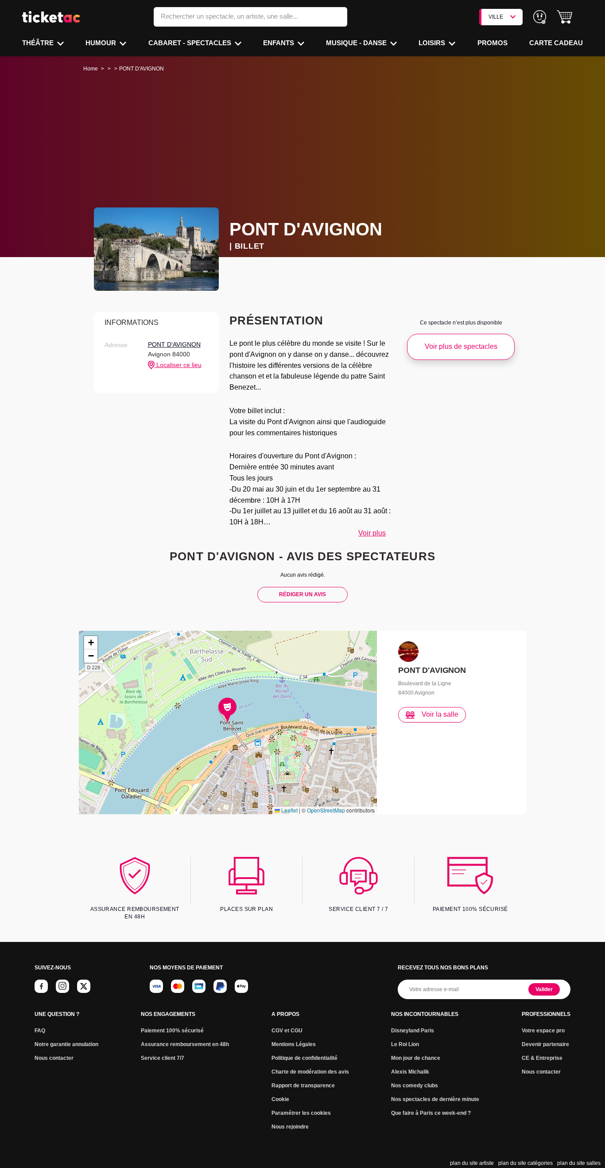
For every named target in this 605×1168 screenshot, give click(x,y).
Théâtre (38, 43)
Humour (101, 43)
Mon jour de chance (415, 1058)
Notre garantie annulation (66, 1044)
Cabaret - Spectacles (190, 43)
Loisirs (433, 43)
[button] (564, 17)
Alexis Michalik (410, 1072)
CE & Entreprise (542, 1058)
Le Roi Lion (405, 1044)
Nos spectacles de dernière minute (435, 1099)
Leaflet (289, 810)
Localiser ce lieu (178, 364)
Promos (492, 43)
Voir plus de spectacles (461, 346)
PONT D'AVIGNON (174, 344)
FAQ (40, 1030)
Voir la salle (440, 714)
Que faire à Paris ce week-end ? (431, 1113)
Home (90, 69)
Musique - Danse (357, 43)
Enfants (279, 43)
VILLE (496, 17)
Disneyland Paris (412, 1030)
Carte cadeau (556, 43)
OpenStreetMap (326, 810)
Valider (544, 989)
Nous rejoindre (290, 1127)
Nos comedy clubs (414, 1085)
